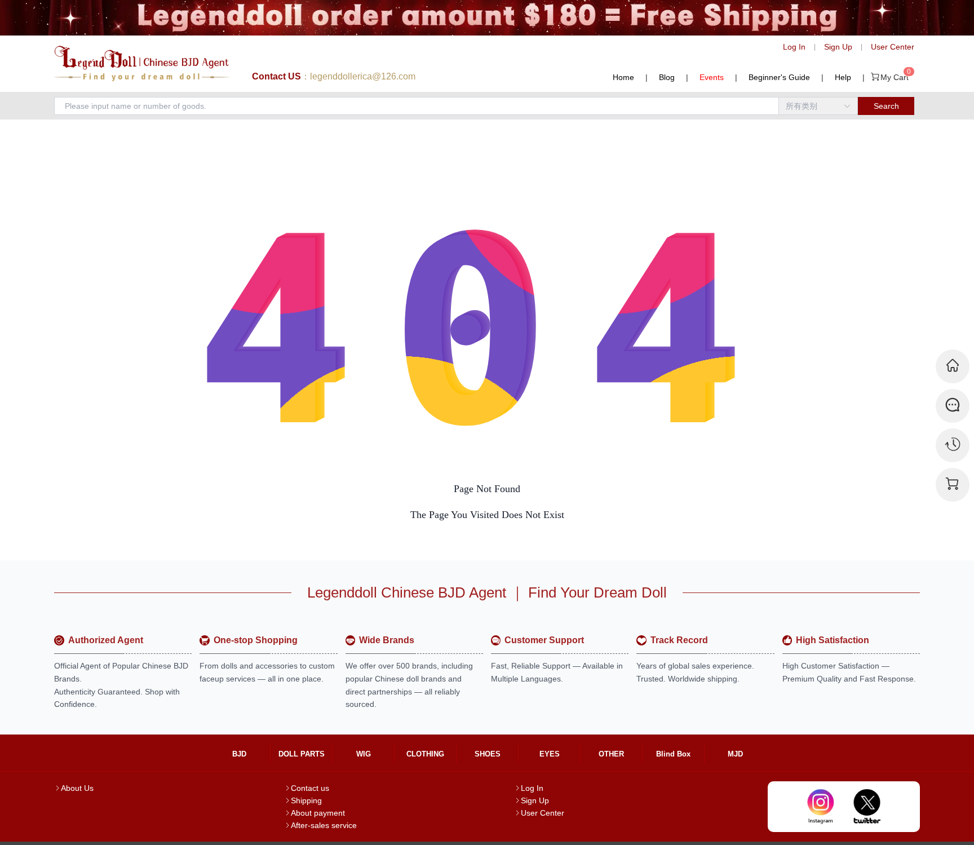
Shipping (306, 800)
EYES (549, 754)
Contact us (310, 788)
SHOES (488, 754)
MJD (735, 754)
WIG (363, 754)
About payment (318, 812)
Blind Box (673, 754)
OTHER (611, 754)
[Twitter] (867, 806)
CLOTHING (425, 754)
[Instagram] (821, 806)
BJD (239, 754)
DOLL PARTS (301, 754)
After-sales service (324, 825)
